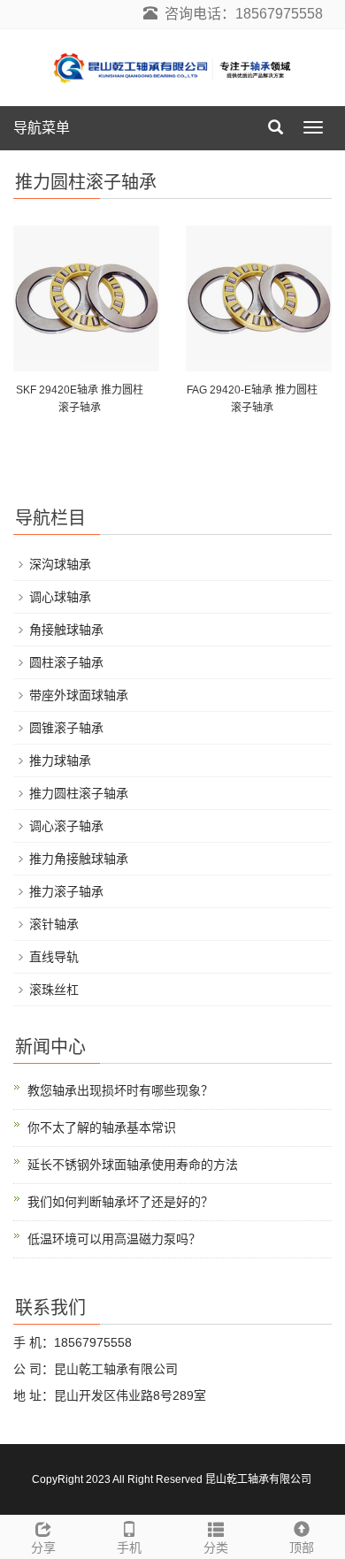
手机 (129, 1547)
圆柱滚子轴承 (66, 662)
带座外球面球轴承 (78, 695)
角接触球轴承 (66, 630)
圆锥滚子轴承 (66, 728)
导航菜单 (41, 127)
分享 (43, 1547)
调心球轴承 (60, 597)
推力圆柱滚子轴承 (78, 793)
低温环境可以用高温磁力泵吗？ (114, 1239)
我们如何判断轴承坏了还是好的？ (120, 1202)
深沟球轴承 (60, 564)
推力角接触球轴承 (78, 859)
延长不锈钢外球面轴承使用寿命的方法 (132, 1165)
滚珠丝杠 (54, 989)
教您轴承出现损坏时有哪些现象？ (120, 1090)
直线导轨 (54, 957)
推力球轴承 (60, 760)
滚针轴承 (54, 924)
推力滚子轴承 (66, 891)
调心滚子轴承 (66, 826)
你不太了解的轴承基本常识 (101, 1127)
